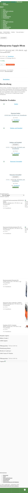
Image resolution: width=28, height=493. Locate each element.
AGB (4, 476)
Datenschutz (6, 480)
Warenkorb (5, 4)
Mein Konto (19, 1)
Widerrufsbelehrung (7, 478)
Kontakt (5, 15)
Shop (4, 9)
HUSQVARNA (6, 32)
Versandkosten (11, 56)
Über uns (5, 12)
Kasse (4, 3)
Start (1, 32)
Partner (4, 13)
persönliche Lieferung (8, 11)
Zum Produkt (15, 121)
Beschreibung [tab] (6, 79)
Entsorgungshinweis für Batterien (11, 482)
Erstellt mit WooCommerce (12, 486)
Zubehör (13, 32)
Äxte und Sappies (20, 32)
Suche (15, 490)
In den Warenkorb (10, 64)
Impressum (5, 475)
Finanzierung (6, 17)
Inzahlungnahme (7, 16)
